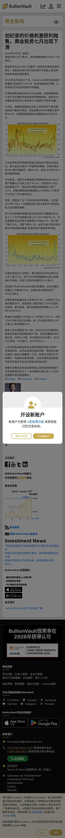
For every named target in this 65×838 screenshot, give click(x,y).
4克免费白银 (35, 422)
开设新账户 (43, 436)
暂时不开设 (21, 436)
